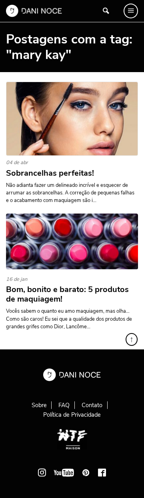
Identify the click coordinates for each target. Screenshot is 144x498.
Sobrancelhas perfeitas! (50, 173)
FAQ (64, 405)
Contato (92, 405)
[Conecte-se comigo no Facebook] (102, 472)
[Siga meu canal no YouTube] (64, 472)
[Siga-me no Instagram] (42, 472)
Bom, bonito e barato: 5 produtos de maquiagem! (67, 294)
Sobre (39, 405)
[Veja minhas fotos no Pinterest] (86, 472)
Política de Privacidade (72, 415)
